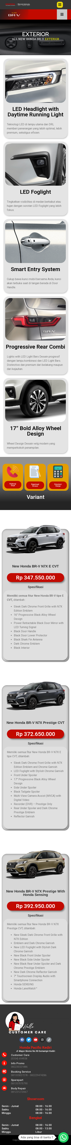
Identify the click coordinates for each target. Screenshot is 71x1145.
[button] (12, 485)
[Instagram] (42, 1039)
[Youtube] (35, 1039)
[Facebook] (22, 1039)
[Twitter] (28, 1039)
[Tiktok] (49, 1039)
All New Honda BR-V (28, 39)
